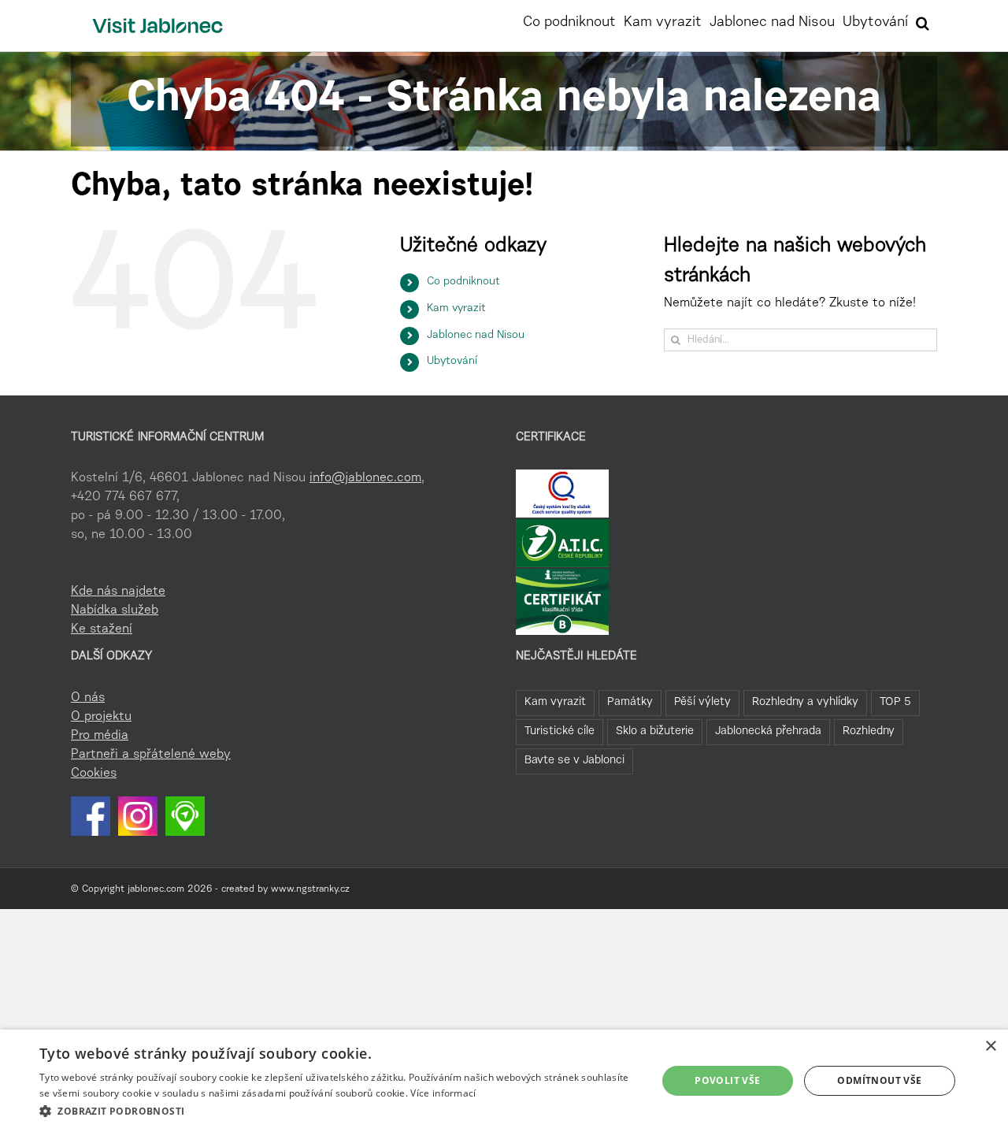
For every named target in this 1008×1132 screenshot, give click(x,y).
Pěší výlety (702, 702)
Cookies (94, 773)
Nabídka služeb (114, 610)
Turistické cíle (559, 731)
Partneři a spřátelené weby (151, 754)
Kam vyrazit (456, 308)
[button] (922, 21)
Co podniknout (463, 282)
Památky (630, 702)
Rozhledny (869, 731)
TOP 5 (895, 702)
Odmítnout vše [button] (879, 1080)
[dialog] (504, 1081)
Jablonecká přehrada (768, 731)
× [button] (990, 1046)
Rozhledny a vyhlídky (805, 702)
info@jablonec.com (365, 478)
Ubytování (452, 361)
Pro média (99, 735)
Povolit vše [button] (727, 1080)
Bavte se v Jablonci (574, 760)
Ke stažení (101, 629)
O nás (88, 698)
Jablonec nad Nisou (475, 335)
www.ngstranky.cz (310, 889)
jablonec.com (156, 889)
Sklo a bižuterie (655, 731)
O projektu (101, 717)
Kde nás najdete (118, 591)
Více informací (443, 1093)
